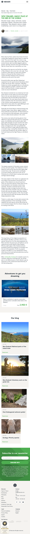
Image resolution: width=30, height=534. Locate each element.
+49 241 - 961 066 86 (20, 498)
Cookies (3, 516)
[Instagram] (20, 502)
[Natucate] (5, 2)
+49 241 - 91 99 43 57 (20, 495)
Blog (2, 496)
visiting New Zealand (10, 256)
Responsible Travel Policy (7, 506)
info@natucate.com (20, 492)
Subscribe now (15, 463)
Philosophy (3, 494)
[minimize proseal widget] (8, 523)
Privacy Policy (4, 512)
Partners (3, 500)
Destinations (4, 492)
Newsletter (3, 502)
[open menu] (27, 1)
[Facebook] (17, 502)
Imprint (2, 514)
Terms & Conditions (5, 511)
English (17, 512)
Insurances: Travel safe (6, 504)
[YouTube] (23, 502)
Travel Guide (14, 31)
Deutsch (17, 511)
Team (2, 498)
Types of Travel (4, 491)
